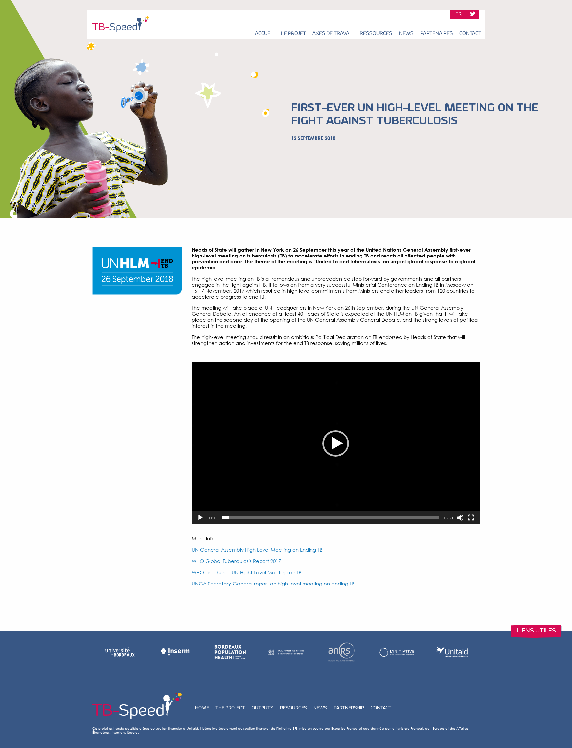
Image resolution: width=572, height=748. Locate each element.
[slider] (330, 517)
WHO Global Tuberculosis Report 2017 (236, 561)
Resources (293, 708)
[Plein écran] (471, 517)
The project (230, 708)
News (406, 33)
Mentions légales (125, 732)
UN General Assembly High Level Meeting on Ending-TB (257, 550)
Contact (470, 33)
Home (202, 708)
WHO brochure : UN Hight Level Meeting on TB (247, 572)
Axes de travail (332, 33)
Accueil (264, 33)
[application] (336, 443)
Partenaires (436, 33)
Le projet (293, 33)
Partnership (349, 708)
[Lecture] (200, 517)
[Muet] (460, 517)
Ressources (376, 33)
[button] (335, 443)
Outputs (262, 708)
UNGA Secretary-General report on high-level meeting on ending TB (273, 583)
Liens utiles (536, 631)
